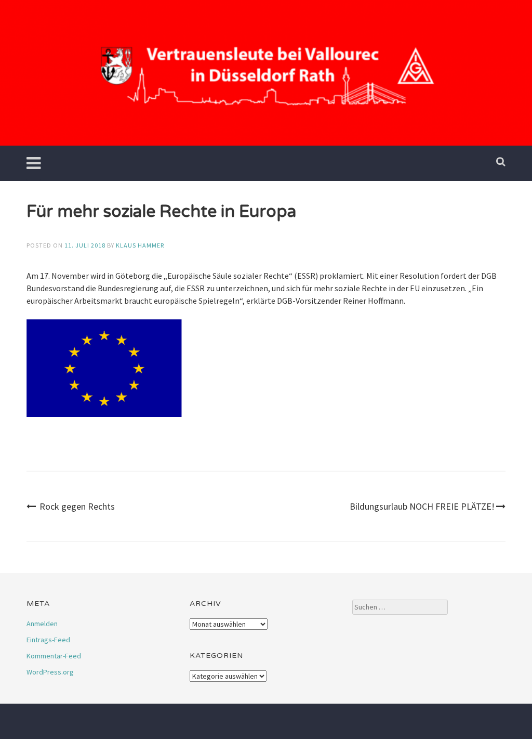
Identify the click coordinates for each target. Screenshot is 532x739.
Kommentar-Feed (53, 655)
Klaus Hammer (140, 245)
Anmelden (42, 623)
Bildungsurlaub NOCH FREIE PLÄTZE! (422, 506)
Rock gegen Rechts (77, 506)
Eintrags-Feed (48, 639)
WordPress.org (50, 672)
